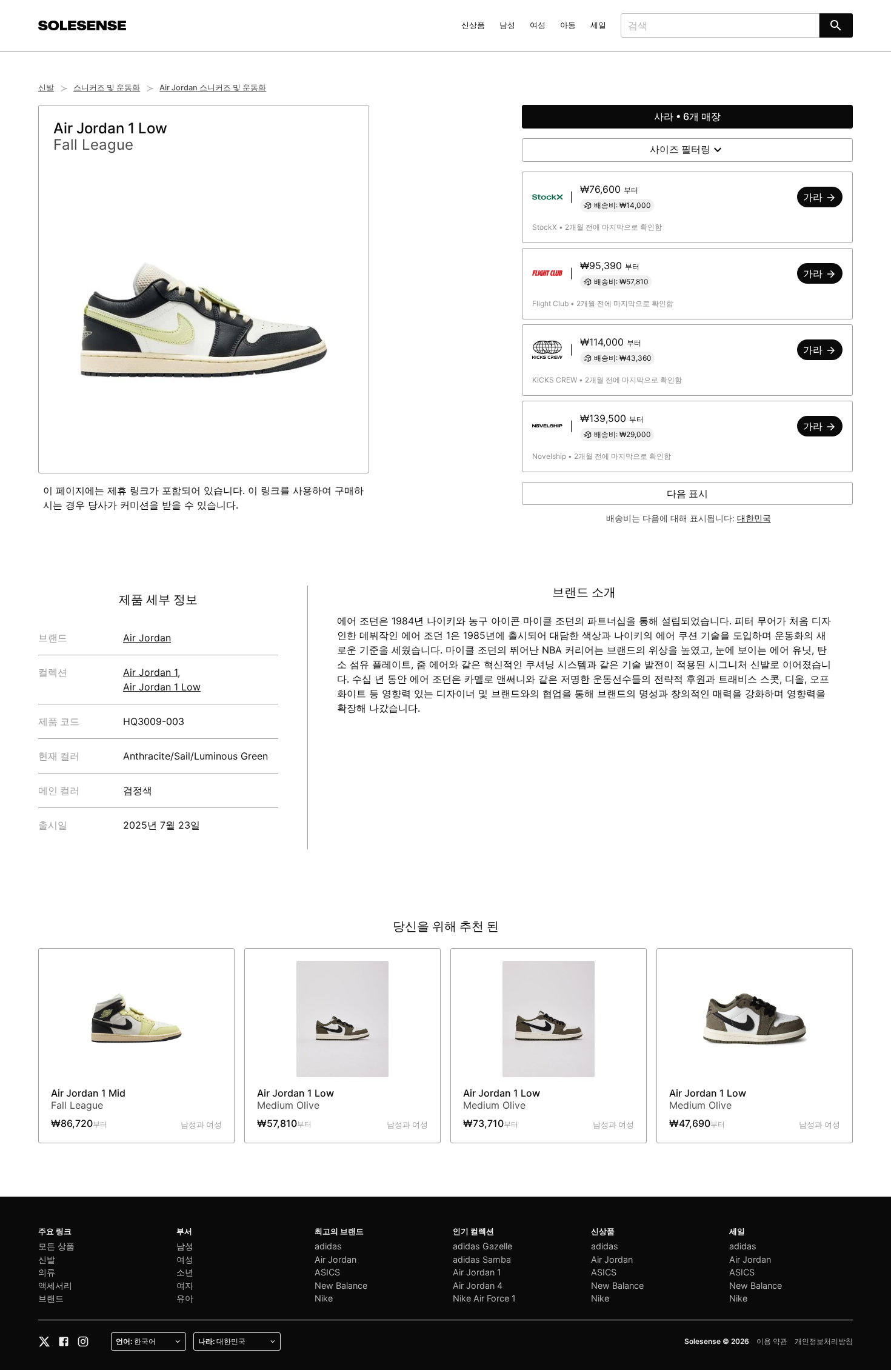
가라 (814, 197)
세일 (598, 25)
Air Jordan (147, 638)
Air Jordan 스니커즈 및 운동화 (212, 87)
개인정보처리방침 (824, 1341)
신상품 (473, 25)
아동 (568, 25)
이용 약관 (771, 1341)
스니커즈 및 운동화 (106, 87)
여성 (538, 25)
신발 (46, 87)
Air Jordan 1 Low (162, 687)
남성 (507, 25)
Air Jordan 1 (150, 672)
